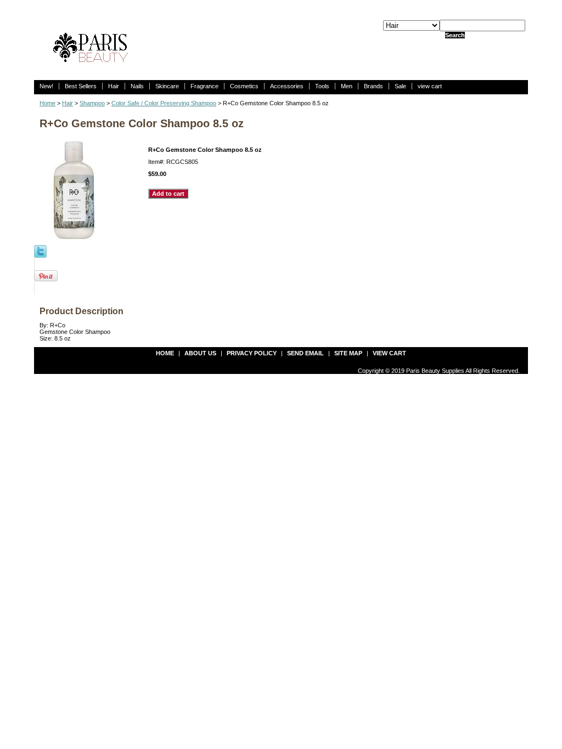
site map (348, 353)
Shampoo (92, 103)
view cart (430, 86)
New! (46, 86)
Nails (137, 86)
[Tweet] (40, 250)
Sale (400, 86)
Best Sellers (81, 86)
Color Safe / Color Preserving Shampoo (163, 103)
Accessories (287, 86)
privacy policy (252, 353)
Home (47, 103)
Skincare (167, 86)
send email (305, 353)
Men (346, 86)
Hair (113, 86)
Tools (322, 86)
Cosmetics (244, 86)
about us (200, 353)
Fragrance (204, 86)
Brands (373, 86)
